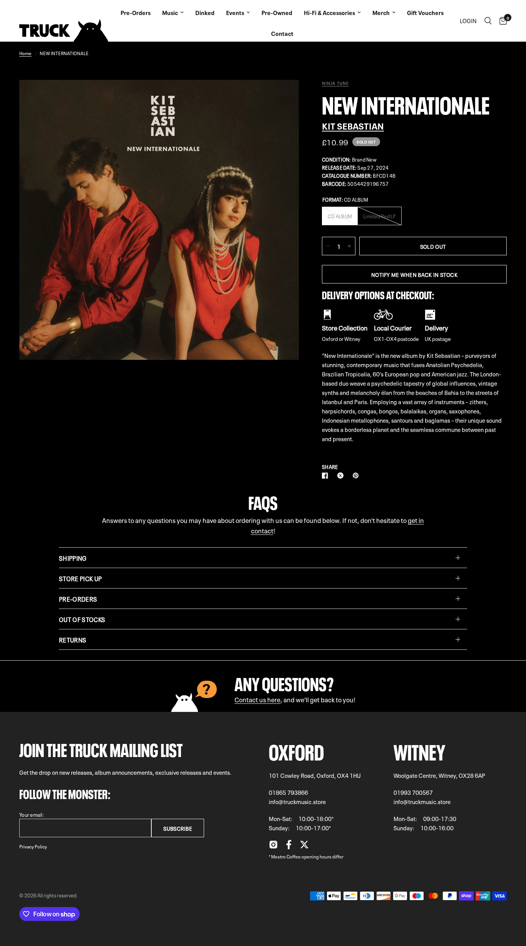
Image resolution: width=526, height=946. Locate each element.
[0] (501, 21)
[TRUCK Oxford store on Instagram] (273, 846)
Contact (282, 33)
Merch (381, 12)
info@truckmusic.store (297, 801)
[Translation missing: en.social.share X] (342, 475)
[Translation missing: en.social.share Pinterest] (357, 475)
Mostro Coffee (286, 856)
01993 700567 (413, 792)
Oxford (296, 750)
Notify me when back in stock (414, 274)
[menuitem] (135, 10)
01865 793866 (288, 792)
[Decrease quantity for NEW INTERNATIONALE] (328, 246)
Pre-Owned (276, 12)
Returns (72, 639)
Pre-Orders (136, 12)
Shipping (73, 557)
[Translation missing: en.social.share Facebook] (326, 475)
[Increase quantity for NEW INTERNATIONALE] (349, 246)
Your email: (31, 814)
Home (25, 52)
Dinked (204, 12)
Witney (420, 750)
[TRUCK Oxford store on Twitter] (304, 846)
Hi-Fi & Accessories (329, 12)
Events (235, 12)
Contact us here (257, 699)
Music (170, 12)
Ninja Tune (335, 83)
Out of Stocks (82, 619)
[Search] (488, 21)
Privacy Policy (33, 846)
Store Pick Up (80, 578)
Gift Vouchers (425, 12)
